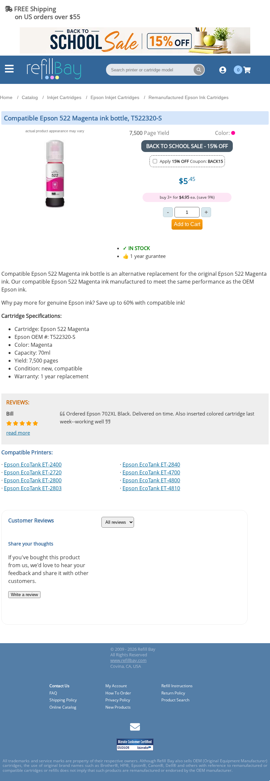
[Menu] (9, 70)
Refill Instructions (177, 686)
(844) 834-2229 (241, 13)
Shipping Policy (63, 700)
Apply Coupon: (191, 161)
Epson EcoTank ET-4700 (151, 472)
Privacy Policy (117, 700)
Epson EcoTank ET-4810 (151, 488)
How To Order (118, 693)
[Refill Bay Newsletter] (135, 729)
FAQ (53, 693)
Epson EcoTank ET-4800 (151, 480)
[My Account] (223, 69)
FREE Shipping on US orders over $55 (42, 13)
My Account (116, 686)
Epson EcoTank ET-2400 (33, 464)
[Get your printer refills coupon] (135, 51)
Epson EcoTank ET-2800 (33, 480)
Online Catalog (62, 707)
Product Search (175, 700)
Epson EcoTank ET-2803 (33, 488)
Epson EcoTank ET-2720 (33, 472)
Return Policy (173, 693)
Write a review (24, 594)
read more (18, 432)
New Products (118, 707)
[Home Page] (54, 78)
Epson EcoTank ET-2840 (151, 464)
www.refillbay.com (128, 660)
